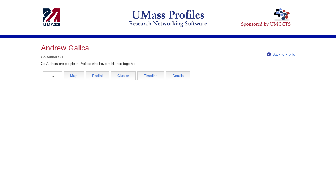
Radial (97, 76)
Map (73, 76)
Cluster (123, 76)
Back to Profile (283, 54)
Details (178, 76)
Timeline (151, 76)
